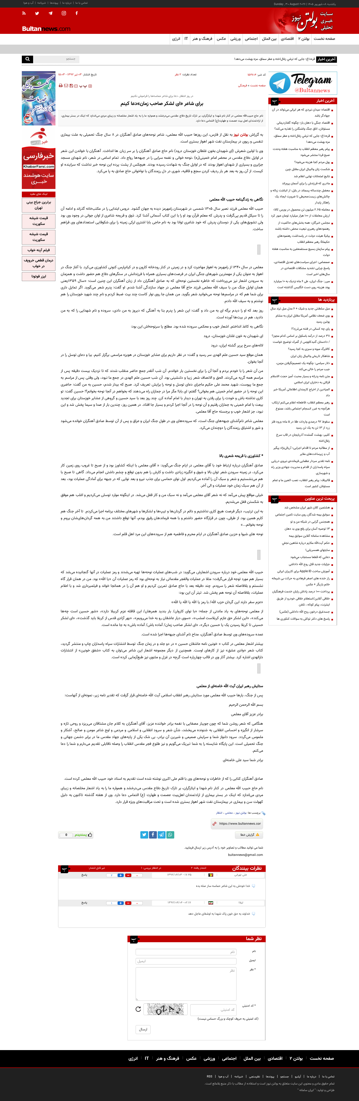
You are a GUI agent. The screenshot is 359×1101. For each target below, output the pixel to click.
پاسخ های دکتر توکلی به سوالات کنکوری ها (303, 619)
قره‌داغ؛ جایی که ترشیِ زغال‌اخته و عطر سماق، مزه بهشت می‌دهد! (274, 59)
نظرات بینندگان (247, 868)
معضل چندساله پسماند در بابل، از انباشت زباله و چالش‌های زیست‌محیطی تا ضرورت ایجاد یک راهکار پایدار (300, 196)
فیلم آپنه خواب (39, 250)
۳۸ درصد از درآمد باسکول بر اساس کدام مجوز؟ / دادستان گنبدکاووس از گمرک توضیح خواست (301, 339)
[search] (27, 59)
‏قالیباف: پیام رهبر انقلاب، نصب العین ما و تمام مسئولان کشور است (301, 483)
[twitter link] (144, 835)
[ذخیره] (71, 85)
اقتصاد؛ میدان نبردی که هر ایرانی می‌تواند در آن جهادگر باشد (301, 112)
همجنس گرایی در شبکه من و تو (310, 521)
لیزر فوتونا (39, 277)
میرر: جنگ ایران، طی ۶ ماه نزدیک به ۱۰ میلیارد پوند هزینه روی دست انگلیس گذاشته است (302, 284)
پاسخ (84, 875)
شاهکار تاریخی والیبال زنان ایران (310, 356)
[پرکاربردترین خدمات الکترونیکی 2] (38, 98)
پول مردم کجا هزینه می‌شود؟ (312, 162)
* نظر (253, 969)
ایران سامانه (306, 1090)
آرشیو (298, 1076)
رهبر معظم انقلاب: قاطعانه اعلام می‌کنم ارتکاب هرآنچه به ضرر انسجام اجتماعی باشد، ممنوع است (301, 408)
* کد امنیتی (249, 1006)
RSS (209, 1076)
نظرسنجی (254, 1076)
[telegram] (50, 13)
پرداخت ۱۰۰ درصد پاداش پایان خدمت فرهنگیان (301, 591)
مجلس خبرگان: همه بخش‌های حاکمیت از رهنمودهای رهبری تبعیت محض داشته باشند (302, 225)
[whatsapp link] (170, 835)
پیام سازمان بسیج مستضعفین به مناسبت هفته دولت (301, 252)
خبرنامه (41, 3)
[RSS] (25, 14)
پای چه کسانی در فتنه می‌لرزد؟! (310, 328)
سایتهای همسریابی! (317, 550)
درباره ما (66, 3)
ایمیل (252, 960)
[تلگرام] (302, 83)
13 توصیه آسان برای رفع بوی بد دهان (307, 528)
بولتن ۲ (303, 39)
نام (254, 951)
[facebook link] (153, 835)
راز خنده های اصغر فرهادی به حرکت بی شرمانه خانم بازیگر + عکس (301, 581)
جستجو (284, 1076)
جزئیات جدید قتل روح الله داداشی (309, 564)
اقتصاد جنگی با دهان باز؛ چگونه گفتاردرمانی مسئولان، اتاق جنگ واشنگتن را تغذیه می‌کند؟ (302, 125)
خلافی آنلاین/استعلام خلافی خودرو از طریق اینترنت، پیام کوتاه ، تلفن (303, 601)
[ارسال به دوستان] (66, 85)
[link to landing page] (311, 21)
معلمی (229, 813)
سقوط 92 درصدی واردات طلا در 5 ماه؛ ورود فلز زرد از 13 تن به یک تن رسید (300, 424)
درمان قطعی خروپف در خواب (38, 263)
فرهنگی (242, 85)
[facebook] (76, 14)
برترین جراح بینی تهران (39, 205)
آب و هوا (28, 3)
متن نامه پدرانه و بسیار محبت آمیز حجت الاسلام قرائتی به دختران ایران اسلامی (300, 379)
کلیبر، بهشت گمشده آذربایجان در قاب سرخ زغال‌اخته (303, 438)
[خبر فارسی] (38, 158)
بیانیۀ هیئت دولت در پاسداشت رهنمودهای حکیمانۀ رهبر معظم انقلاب (303, 239)
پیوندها (54, 3)
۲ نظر (178, 74)
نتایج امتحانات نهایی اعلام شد (312, 176)
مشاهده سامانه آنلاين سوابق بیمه (309, 536)
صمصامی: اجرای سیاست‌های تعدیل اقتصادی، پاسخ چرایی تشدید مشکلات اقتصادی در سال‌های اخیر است (302, 268)
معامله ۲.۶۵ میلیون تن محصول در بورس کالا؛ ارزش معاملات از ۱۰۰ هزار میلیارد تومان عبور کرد (300, 212)
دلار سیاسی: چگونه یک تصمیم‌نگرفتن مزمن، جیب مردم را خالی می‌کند (303, 366)
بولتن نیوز (241, 135)
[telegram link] (162, 835)
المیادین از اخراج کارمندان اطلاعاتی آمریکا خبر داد (301, 392)
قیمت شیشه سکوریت (38, 221)
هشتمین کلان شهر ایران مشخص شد (307, 507)
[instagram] (63, 13)
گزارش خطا (247, 835)
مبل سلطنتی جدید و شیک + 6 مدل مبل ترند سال (300, 308)
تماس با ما (81, 3)
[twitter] (37, 14)
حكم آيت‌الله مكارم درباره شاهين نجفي (306, 543)
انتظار (219, 813)
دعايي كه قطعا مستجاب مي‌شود (310, 557)
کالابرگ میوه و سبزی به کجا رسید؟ (309, 349)
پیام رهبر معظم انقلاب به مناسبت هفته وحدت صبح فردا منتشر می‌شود (301, 152)
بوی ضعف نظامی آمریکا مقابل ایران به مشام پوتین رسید (303, 318)
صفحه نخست (324, 39)
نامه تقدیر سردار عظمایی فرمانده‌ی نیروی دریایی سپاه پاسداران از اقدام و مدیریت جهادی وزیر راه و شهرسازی (300, 467)
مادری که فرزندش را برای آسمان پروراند (306, 183)
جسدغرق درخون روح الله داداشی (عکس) (304, 611)
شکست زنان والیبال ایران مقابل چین (307, 169)
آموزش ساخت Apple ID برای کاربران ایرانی (303, 571)
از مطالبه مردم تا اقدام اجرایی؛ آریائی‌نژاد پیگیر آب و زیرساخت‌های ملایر (301, 451)
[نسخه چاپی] (60, 85)
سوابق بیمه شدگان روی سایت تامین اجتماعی (302, 514)
